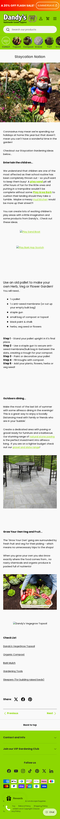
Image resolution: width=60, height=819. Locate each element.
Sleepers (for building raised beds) (23, 679)
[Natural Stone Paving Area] (30, 482)
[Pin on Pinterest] (30, 699)
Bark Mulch (9, 663)
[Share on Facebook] (23, 699)
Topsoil (17, 46)
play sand (36, 181)
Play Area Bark (42, 192)
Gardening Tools (13, 671)
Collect (6, 46)
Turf (49, 46)
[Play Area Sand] (30, 230)
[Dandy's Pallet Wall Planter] (30, 375)
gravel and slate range (26, 447)
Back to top (30, 724)
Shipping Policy (41, 806)
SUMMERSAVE (46, 5)
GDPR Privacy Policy (11, 811)
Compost (27, 46)
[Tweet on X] (16, 699)
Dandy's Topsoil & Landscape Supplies (28, 801)
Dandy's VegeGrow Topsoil (19, 646)
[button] (47, 18)
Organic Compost (14, 654)
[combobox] (30, 29)
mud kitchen (40, 199)
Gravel (38, 46)
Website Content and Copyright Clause (21, 808)
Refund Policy (24, 806)
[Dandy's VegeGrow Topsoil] (30, 574)
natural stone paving (42, 436)
